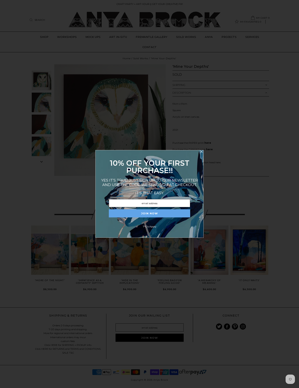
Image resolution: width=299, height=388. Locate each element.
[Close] (201, 152)
